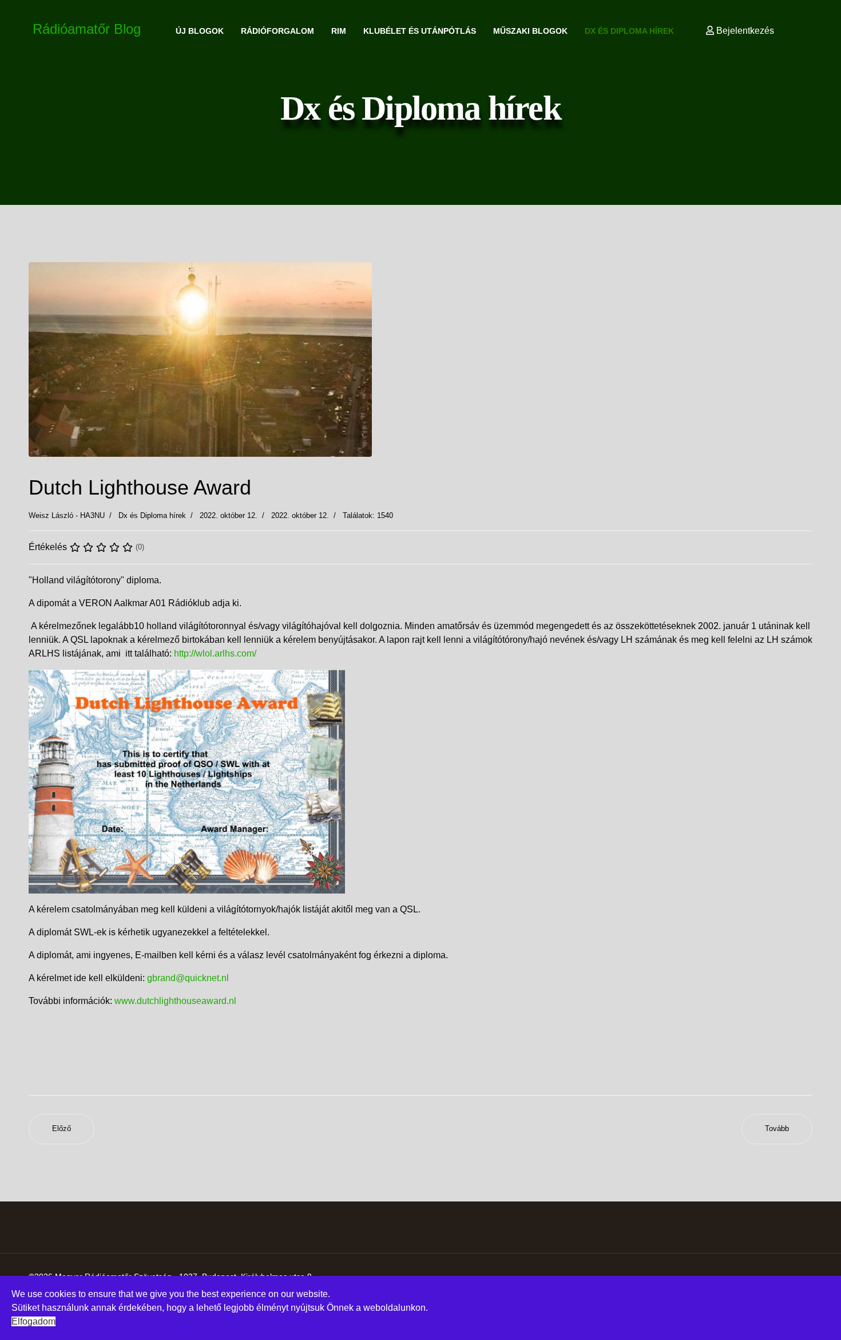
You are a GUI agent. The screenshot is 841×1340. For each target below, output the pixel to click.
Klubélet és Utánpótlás (419, 30)
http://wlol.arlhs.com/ (215, 653)
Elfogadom (33, 1321)
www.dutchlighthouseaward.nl (175, 1001)
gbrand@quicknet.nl (188, 978)
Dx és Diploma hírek (629, 30)
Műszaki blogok (530, 30)
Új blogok (200, 30)
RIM (338, 30)
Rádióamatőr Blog (87, 29)
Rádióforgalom (277, 30)
